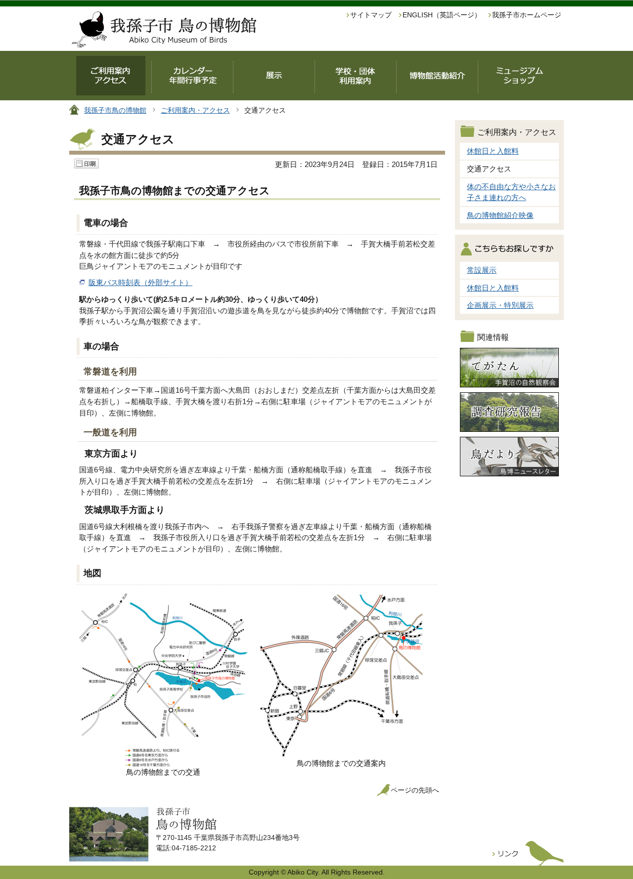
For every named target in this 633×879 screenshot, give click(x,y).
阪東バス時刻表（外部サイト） (140, 282)
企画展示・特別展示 (500, 305)
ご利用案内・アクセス (195, 110)
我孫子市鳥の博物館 (115, 110)
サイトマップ (371, 15)
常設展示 (482, 270)
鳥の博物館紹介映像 (500, 215)
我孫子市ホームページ (526, 15)
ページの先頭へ (415, 790)
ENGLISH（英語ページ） (442, 15)
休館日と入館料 (493, 151)
